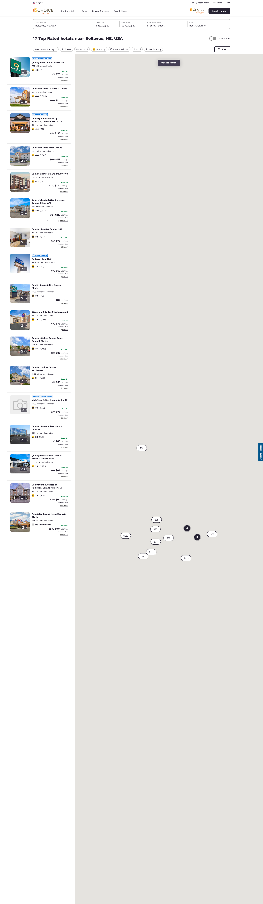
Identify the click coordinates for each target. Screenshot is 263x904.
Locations (217, 3)
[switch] (213, 38)
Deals (84, 11)
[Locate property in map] (39, 70)
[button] (186, 558)
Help (228, 3)
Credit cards (120, 11)
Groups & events (100, 11)
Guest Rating (44, 49)
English (39, 3)
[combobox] (69, 11)
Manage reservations (200, 3)
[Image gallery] (20, 67)
